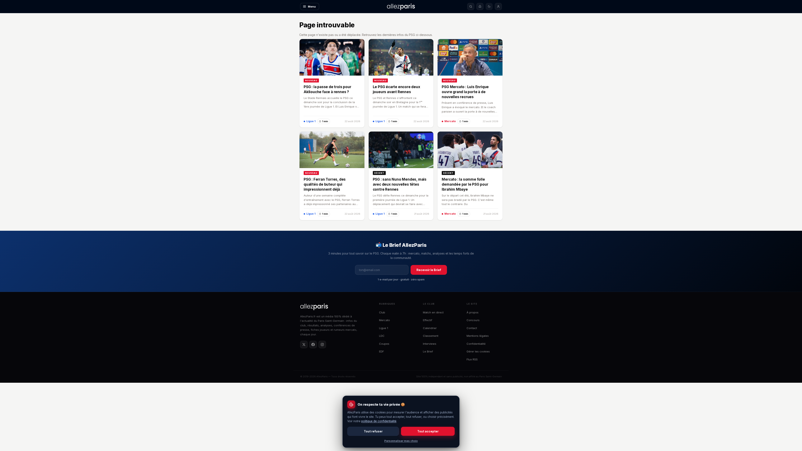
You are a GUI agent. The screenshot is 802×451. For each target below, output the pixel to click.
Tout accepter (428, 431)
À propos (472, 312)
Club (382, 312)
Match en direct (433, 312)
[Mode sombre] (489, 6)
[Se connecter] (498, 6)
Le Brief (428, 351)
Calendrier (430, 328)
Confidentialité (476, 343)
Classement (430, 335)
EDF (381, 351)
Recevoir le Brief (428, 270)
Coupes (384, 343)
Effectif (427, 320)
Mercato (384, 320)
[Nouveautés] (479, 6)
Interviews (429, 343)
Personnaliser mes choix (401, 440)
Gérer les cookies (478, 351)
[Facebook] (313, 344)
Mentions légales (478, 335)
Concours (473, 320)
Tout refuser (373, 431)
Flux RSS (472, 359)
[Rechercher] (470, 6)
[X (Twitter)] (304, 344)
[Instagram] (322, 344)
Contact (472, 328)
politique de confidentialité (378, 421)
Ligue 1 (383, 328)
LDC (382, 335)
